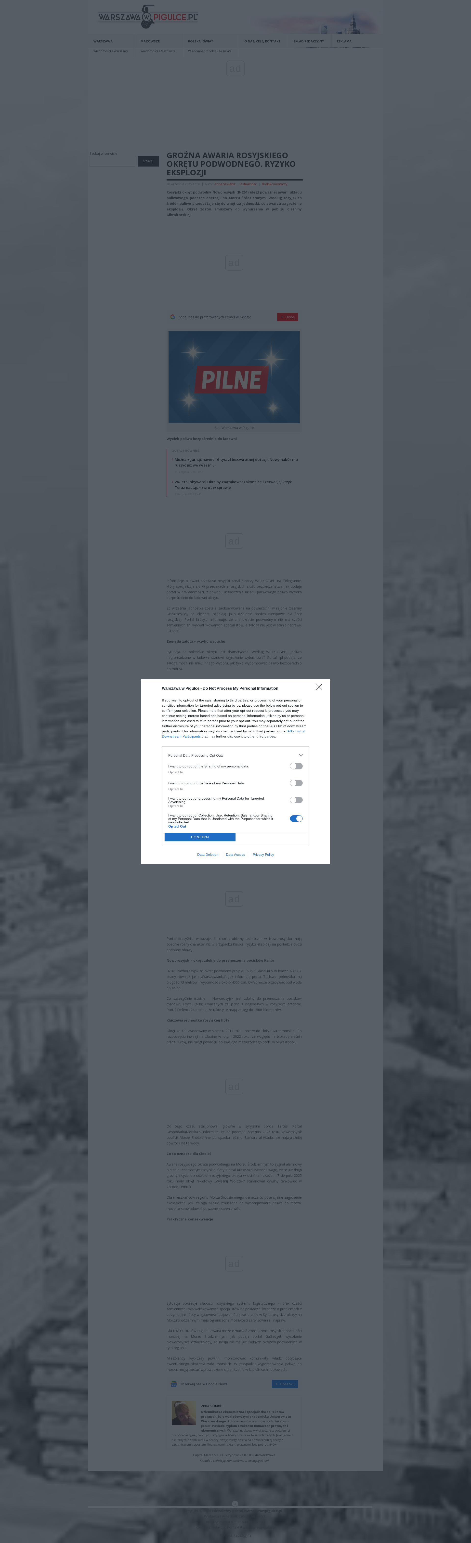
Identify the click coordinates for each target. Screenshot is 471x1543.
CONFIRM (200, 837)
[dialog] (235, 771)
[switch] (296, 766)
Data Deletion (207, 854)
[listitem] (235, 755)
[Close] (320, 688)
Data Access (235, 854)
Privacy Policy (263, 854)
